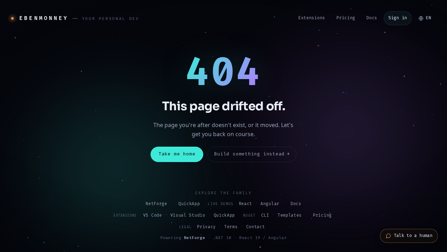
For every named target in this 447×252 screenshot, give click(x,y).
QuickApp (189, 203)
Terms (230, 227)
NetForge (156, 203)
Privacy (206, 227)
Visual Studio (187, 215)
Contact (255, 227)
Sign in (397, 18)
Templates (290, 215)
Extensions (311, 18)
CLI (265, 215)
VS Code (152, 215)
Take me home (177, 154)
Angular (270, 203)
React (245, 203)
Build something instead (252, 154)
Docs (371, 18)
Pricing (345, 18)
